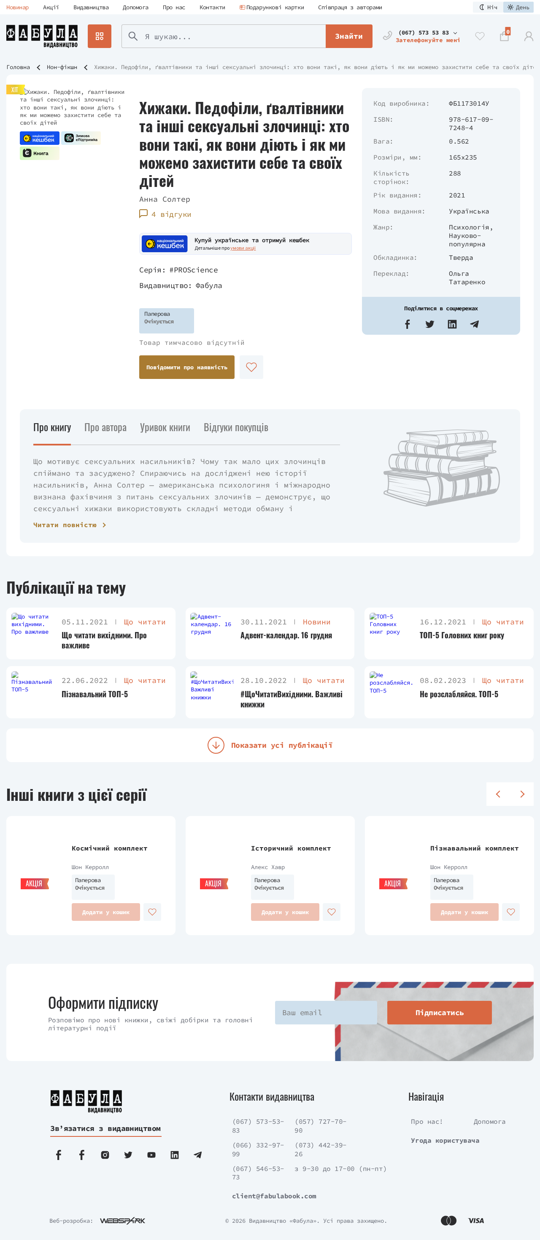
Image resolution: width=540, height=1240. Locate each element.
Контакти (212, 7)
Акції (51, 7)
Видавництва (90, 7)
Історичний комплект (291, 848)
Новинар (17, 7)
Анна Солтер (164, 199)
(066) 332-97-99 (258, 1149)
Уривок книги (165, 426)
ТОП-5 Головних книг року (462, 635)
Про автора (105, 426)
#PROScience (193, 270)
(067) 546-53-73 (258, 1172)
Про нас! (427, 1121)
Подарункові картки (275, 7)
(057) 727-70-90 (320, 1125)
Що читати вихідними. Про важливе (104, 640)
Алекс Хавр (268, 867)
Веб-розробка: (71, 1220)
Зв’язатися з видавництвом (105, 1128)
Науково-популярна (467, 239)
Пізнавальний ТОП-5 (95, 694)
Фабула (209, 285)
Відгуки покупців (236, 426)
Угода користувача (445, 1140)
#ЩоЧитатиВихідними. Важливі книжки (291, 699)
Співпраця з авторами (350, 7)
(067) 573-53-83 (258, 1125)
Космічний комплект (110, 848)
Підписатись (440, 1012)
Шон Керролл (90, 867)
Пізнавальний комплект (474, 848)
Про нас (174, 7)
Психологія (469, 227)
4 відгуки (171, 214)
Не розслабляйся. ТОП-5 (459, 694)
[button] (407, 324)
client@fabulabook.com (274, 1196)
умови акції (243, 248)
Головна (18, 67)
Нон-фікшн (62, 67)
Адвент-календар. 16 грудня (286, 635)
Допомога (135, 7)
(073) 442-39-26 (320, 1149)
